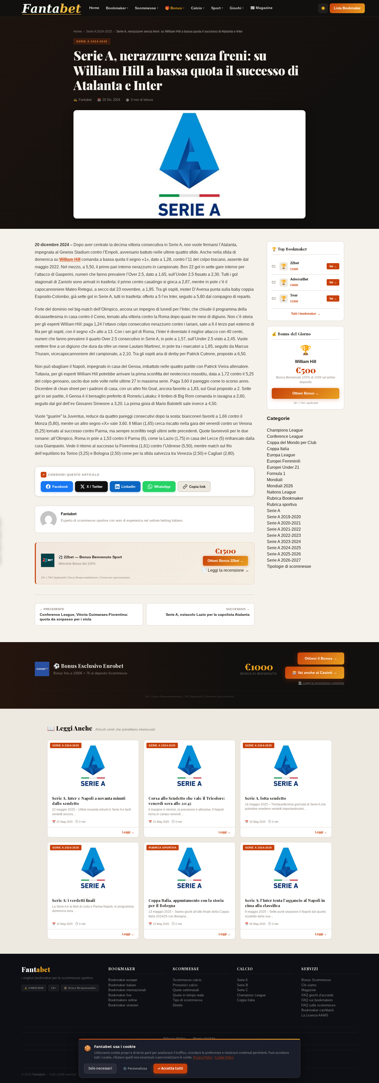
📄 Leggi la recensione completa (321, 683)
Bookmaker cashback (317, 1010)
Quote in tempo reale (188, 995)
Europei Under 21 (283, 467)
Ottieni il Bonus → (321, 658)
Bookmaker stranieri (123, 1005)
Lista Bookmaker (347, 8)
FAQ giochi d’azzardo (317, 995)
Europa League (281, 455)
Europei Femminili (283, 461)
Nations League (281, 492)
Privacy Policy (202, 1057)
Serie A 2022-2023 (284, 535)
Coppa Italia (278, 449)
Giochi (237, 8)
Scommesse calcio (187, 980)
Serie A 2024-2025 (99, 31)
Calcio (197, 8)
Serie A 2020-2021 (284, 523)
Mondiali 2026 (280, 486)
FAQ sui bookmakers (317, 1000)
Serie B (242, 985)
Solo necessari (100, 1068)
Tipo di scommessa (187, 1000)
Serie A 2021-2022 (284, 529)
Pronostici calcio (185, 985)
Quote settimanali (186, 990)
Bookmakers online (122, 1000)
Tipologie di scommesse (289, 566)
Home (94, 8)
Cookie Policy (224, 1057)
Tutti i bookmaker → (305, 314)
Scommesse (146, 8)
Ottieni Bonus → (305, 393)
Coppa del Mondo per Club (291, 442)
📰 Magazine (261, 8)
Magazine (308, 990)
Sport (217, 8)
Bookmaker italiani (122, 985)
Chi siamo (308, 985)
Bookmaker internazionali (127, 990)
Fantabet (38, 1074)
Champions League (285, 430)
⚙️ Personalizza (135, 1068)
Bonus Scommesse (316, 980)
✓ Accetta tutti (170, 1068)
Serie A (273, 510)
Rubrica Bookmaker (285, 498)
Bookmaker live (119, 995)
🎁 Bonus (174, 8)
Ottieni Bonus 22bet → (225, 561)
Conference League (285, 436)
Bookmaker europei (122, 980)
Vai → (333, 266)
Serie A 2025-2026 (284, 554)
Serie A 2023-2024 (284, 541)
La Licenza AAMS (314, 1015)
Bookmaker (117, 8)
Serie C (242, 990)
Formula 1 (276, 473)
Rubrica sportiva (282, 504)
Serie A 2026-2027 (284, 560)
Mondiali (275, 480)
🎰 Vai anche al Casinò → (314, 672)
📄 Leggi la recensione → (225, 570)
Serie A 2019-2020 (284, 517)
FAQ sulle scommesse (318, 1005)
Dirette (178, 1005)
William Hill (69, 259)
